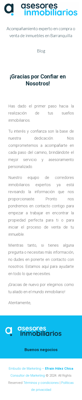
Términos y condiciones (41, 383)
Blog (41, 50)
